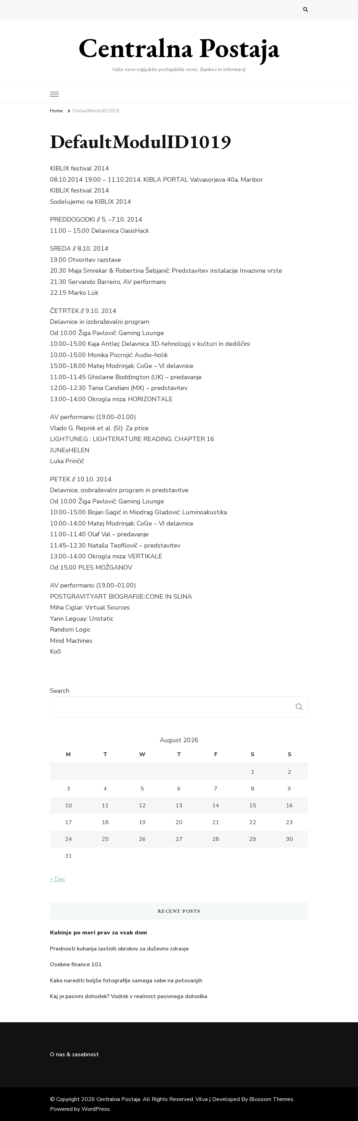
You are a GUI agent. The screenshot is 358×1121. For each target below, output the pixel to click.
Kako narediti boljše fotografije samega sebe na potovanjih (126, 980)
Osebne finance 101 (76, 964)
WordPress (95, 1109)
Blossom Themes (271, 1099)
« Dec (57, 879)
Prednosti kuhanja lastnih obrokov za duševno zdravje (119, 949)
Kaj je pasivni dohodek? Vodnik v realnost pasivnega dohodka (128, 996)
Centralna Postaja (179, 47)
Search (59, 691)
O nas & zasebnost (74, 1054)
